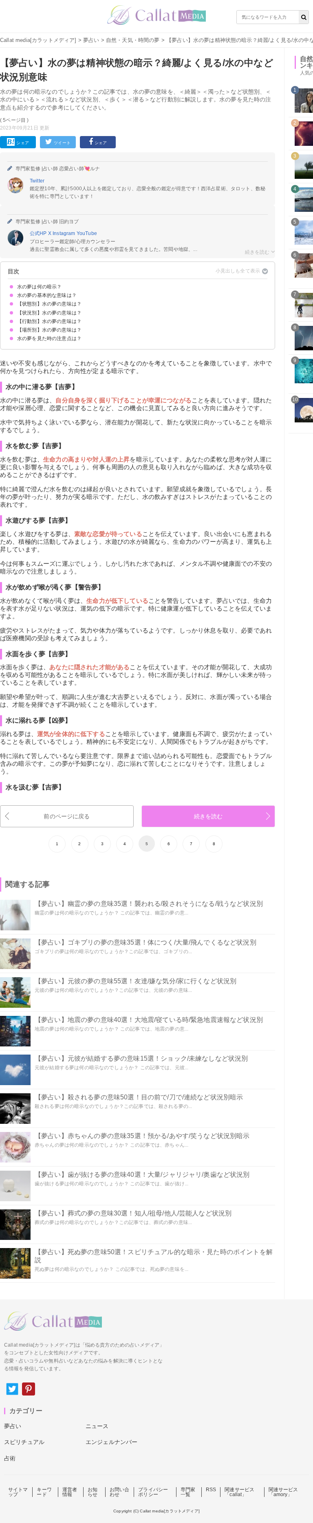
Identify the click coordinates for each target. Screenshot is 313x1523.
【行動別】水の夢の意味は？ (49, 321)
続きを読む (208, 816)
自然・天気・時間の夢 (133, 40)
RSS (211, 1489)
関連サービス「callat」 (239, 1492)
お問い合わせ (120, 1492)
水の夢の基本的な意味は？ (47, 295)
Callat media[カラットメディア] (38, 40)
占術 (9, 1458)
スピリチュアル (24, 1442)
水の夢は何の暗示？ (39, 287)
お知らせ (92, 1492)
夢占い (91, 40)
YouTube (87, 233)
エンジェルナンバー (111, 1442)
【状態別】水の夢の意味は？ (49, 304)
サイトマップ (18, 1492)
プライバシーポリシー (153, 1492)
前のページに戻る (67, 816)
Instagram (65, 233)
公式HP (39, 233)
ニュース (97, 1426)
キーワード (44, 1492)
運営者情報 (69, 1492)
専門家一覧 (188, 1492)
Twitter (37, 181)
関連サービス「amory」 (283, 1492)
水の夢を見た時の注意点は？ (49, 338)
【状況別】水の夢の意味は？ (49, 313)
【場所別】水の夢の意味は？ (49, 330)
